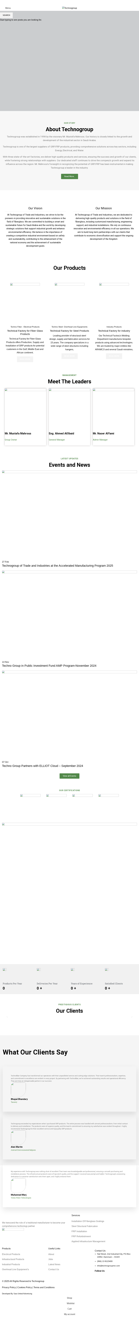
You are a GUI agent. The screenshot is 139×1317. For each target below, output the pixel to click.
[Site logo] (69, 8)
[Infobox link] (35, 227)
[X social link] (6, 3)
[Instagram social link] (9, 3)
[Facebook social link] (3, 3)
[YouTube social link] (13, 3)
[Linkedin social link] (16, 3)
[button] (7, 1016)
